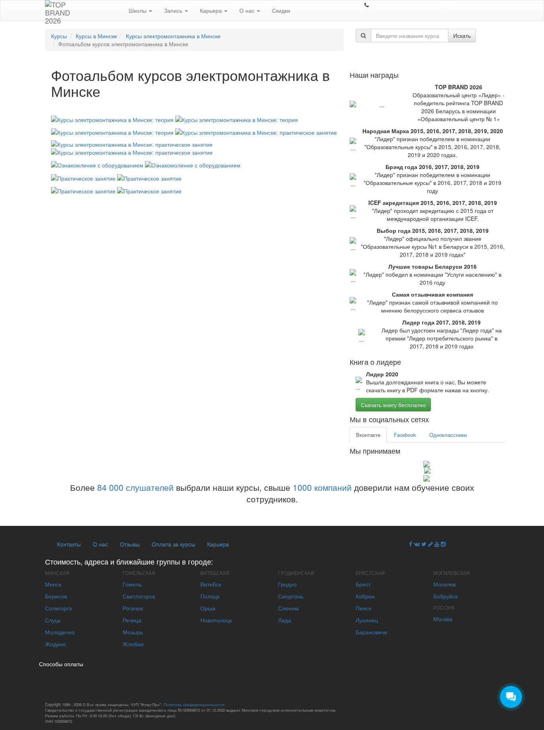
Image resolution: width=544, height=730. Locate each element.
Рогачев (133, 608)
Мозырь (133, 632)
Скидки (281, 10)
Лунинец (367, 620)
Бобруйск (445, 596)
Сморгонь (290, 596)
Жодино (55, 644)
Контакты (69, 544)
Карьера (211, 10)
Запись (174, 10)
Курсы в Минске (96, 36)
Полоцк (209, 596)
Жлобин (133, 644)
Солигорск (58, 608)
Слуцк (53, 620)
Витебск (210, 584)
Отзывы (130, 544)
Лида (284, 620)
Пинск (363, 608)
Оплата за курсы (173, 544)
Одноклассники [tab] (448, 435)
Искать (462, 35)
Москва (442, 619)
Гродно (287, 584)
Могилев (444, 584)
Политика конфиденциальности (194, 704)
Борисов (56, 596)
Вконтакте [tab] (368, 435)
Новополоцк (216, 620)
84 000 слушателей (135, 487)
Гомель (132, 584)
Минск (53, 584)
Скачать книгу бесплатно (393, 405)
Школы (138, 10)
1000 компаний (322, 487)
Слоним (288, 608)
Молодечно (60, 632)
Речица (132, 620)
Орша (207, 608)
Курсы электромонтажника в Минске (172, 36)
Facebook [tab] (405, 435)
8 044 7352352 (389, 5)
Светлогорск (139, 596)
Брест (363, 584)
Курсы (59, 36)
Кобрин (365, 596)
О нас (247, 10)
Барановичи (371, 632)
